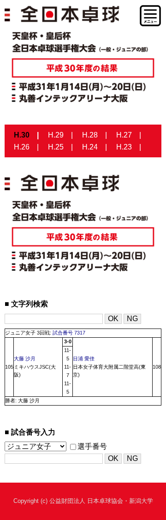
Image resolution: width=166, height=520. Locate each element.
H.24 (90, 147)
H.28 (90, 135)
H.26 (22, 147)
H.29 (56, 135)
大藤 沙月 (25, 358)
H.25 (56, 147)
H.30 (22, 135)
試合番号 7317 (69, 332)
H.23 (124, 147)
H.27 (124, 135)
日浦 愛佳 (84, 358)
